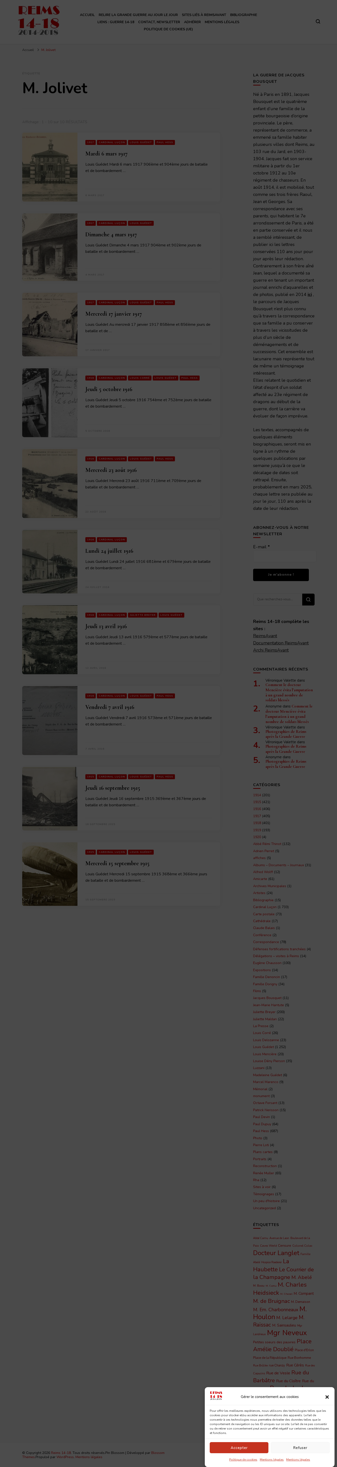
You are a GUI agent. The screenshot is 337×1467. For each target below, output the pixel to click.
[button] (327, 1397)
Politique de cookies (243, 1460)
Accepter (239, 1447)
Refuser (300, 1447)
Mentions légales (272, 1460)
